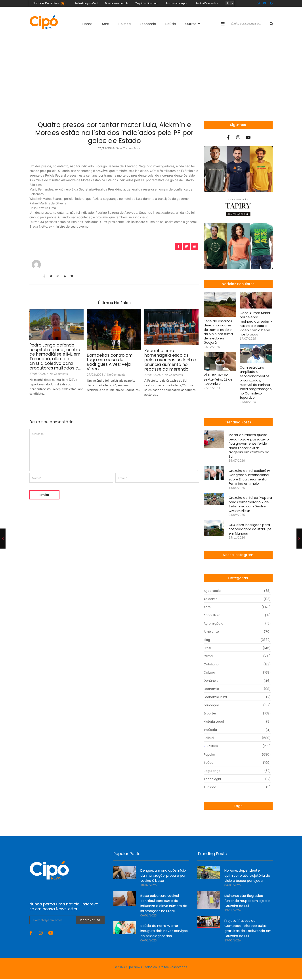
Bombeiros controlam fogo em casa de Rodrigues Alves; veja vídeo (110, 362)
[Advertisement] (151, 74)
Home (87, 23)
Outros (191, 23)
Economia (148, 23)
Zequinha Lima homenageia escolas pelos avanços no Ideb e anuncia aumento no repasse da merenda (170, 360)
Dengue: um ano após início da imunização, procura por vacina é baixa (163, 875)
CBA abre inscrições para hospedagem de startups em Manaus (250, 529)
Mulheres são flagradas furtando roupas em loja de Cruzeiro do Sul (247, 900)
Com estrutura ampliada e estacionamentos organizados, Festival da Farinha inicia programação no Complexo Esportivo (256, 382)
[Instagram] (258, 3)
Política (125, 23)
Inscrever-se (90, 920)
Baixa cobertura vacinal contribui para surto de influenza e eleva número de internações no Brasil (163, 903)
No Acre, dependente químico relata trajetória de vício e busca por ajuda (247, 875)
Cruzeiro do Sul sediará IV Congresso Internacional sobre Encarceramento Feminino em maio (249, 477)
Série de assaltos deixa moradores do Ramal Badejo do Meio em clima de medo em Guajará (218, 332)
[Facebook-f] (228, 137)
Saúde (170, 23)
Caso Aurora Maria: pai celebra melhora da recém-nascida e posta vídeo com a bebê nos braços (256, 324)
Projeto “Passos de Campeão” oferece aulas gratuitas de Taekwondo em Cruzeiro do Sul (247, 928)
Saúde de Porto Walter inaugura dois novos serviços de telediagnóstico (164, 930)
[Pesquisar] (271, 24)
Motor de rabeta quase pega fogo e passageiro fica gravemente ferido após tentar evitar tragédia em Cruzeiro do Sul (249, 446)
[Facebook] (271, 3)
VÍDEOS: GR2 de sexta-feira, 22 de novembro (218, 379)
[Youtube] (265, 3)
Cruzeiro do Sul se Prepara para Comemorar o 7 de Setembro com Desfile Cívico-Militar (250, 504)
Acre (105, 23)
